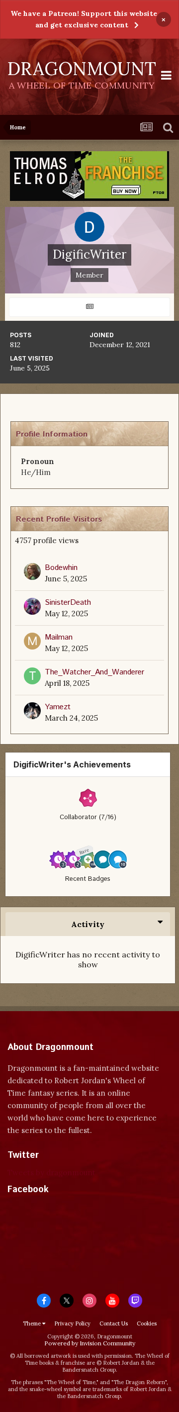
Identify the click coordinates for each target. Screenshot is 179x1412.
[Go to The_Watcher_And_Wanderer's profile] (32, 675)
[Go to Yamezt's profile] (32, 710)
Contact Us (113, 1323)
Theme (32, 1323)
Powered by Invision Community (89, 1343)
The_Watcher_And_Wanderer (94, 672)
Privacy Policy (72, 1323)
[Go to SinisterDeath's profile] (32, 606)
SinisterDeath (68, 602)
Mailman (59, 637)
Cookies (147, 1323)
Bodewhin (61, 567)
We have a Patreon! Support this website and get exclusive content (83, 19)
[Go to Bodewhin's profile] (32, 571)
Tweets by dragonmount (51, 1172)
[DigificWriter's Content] (89, 307)
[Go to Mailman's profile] (32, 641)
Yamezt (58, 707)
